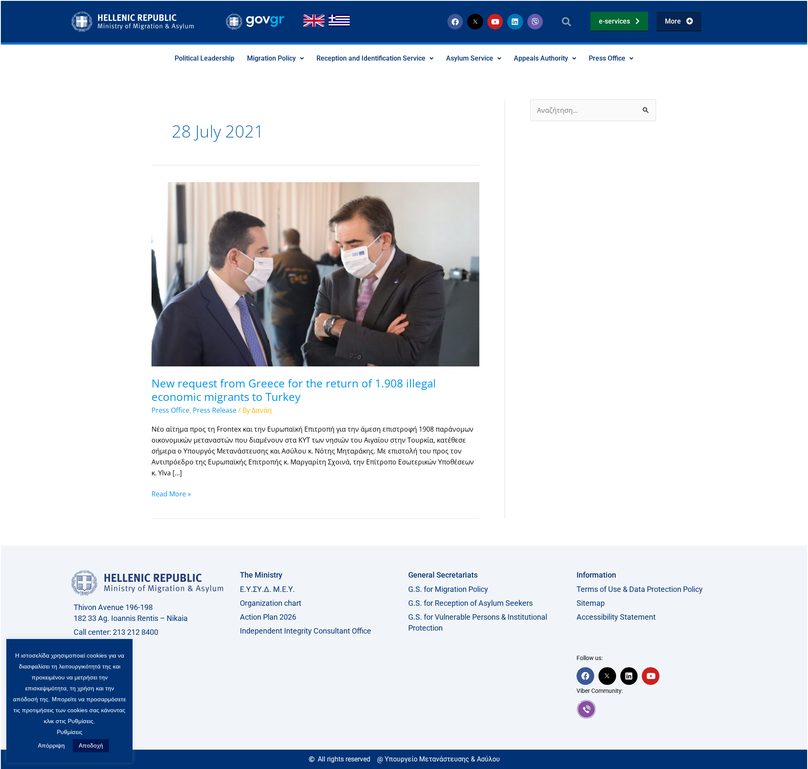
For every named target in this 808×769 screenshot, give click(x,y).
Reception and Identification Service (370, 58)
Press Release (215, 410)
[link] (656, 709)
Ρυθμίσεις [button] (69, 732)
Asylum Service (469, 58)
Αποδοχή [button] (91, 745)
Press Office (607, 58)
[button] (567, 22)
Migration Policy (271, 58)
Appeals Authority (541, 58)
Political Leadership (204, 58)
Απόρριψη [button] (51, 745)
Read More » (171, 493)
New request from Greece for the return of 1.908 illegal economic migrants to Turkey (294, 390)
